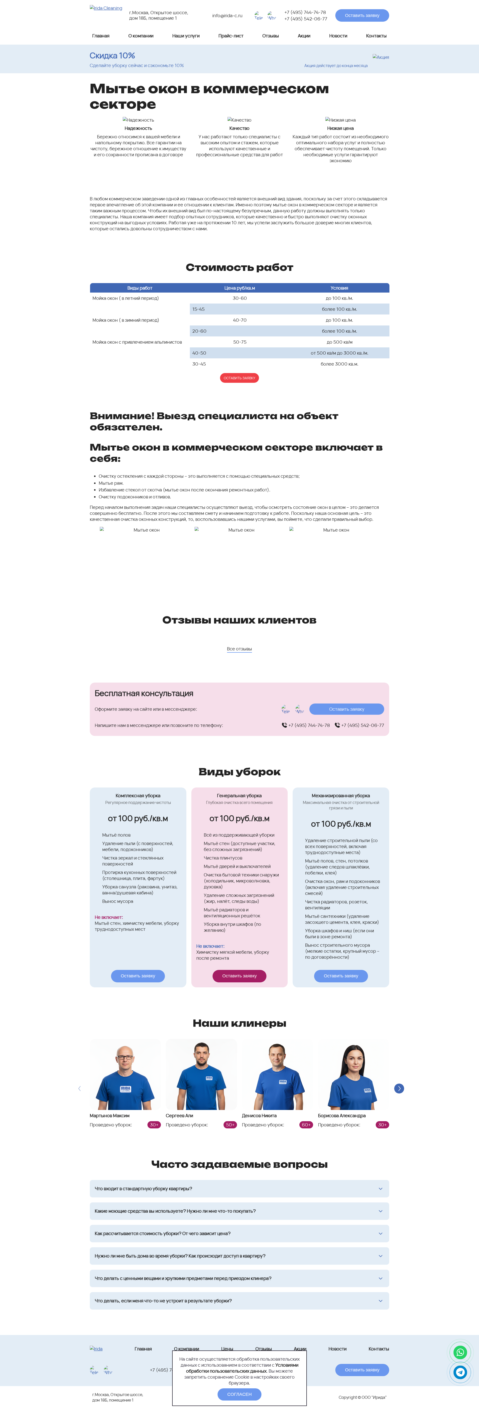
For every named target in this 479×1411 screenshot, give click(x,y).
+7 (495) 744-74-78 (305, 12)
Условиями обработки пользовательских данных (242, 1368)
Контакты (376, 35)
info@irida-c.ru (227, 15)
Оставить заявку (362, 15)
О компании (140, 35)
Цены (227, 1349)
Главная (101, 35)
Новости (338, 35)
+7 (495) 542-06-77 (305, 19)
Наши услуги (186, 35)
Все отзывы (239, 649)
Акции (304, 35)
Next (399, 1089)
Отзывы (270, 35)
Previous (80, 1089)
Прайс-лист (231, 35)
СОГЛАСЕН (239, 1394)
